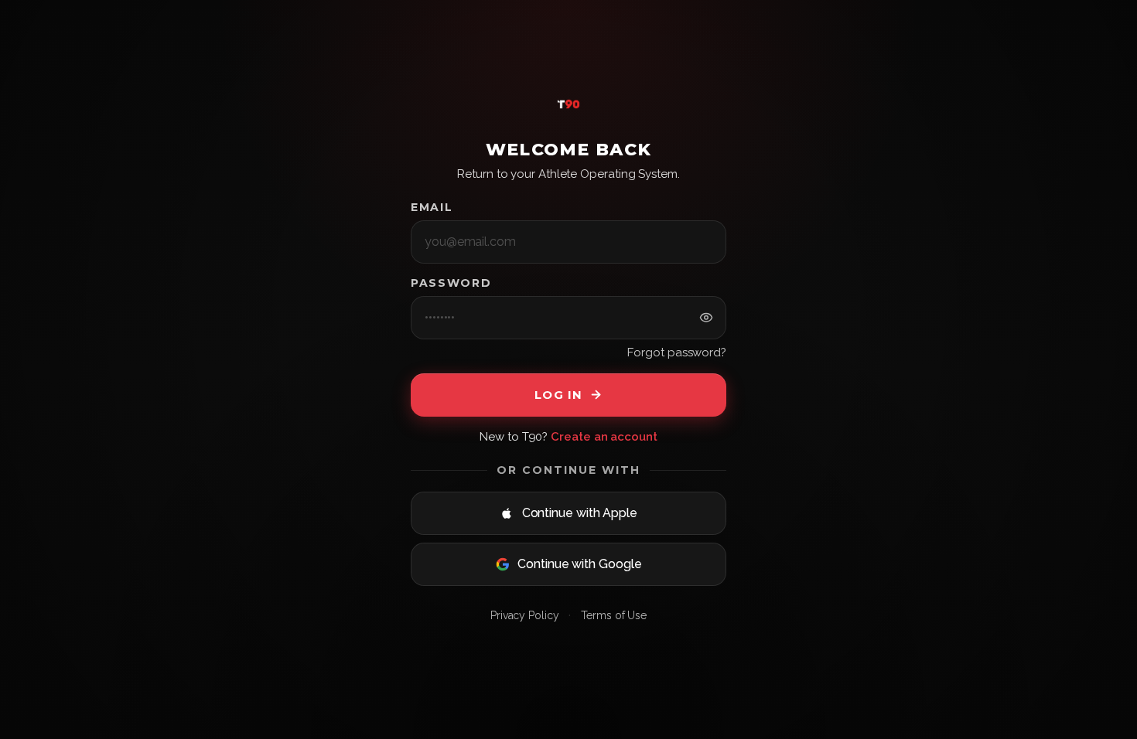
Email (431, 207)
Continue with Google (579, 564)
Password (451, 283)
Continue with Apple (579, 513)
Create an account (604, 437)
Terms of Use (614, 615)
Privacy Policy (524, 615)
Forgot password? (676, 352)
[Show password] (706, 318)
